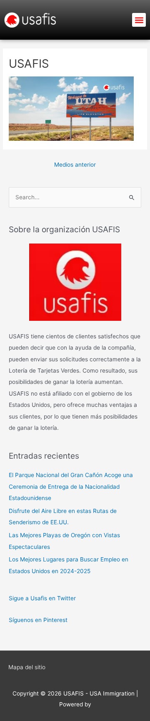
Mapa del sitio (26, 667)
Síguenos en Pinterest (38, 620)
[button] (139, 20)
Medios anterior (75, 164)
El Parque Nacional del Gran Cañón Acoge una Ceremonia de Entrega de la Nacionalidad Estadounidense (71, 486)
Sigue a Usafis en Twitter (42, 598)
